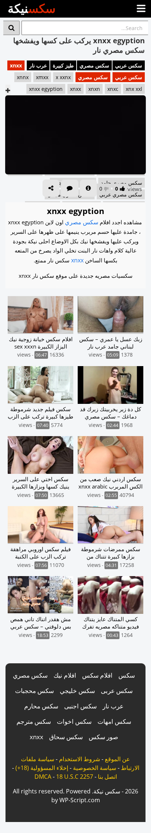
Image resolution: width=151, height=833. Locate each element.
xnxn (94, 88)
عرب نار (38, 65)
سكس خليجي (77, 690)
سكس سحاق (66, 737)
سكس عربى (117, 690)
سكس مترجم (33, 721)
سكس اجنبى (80, 706)
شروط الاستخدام (79, 759)
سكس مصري (94, 65)
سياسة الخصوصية (94, 768)
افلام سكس (97, 675)
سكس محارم (41, 706)
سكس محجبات (34, 690)
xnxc (112, 88)
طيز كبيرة (63, 65)
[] (11, 28)
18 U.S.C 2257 (74, 777)
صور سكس (103, 737)
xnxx (16, 65)
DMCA (42, 777)
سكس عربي (128, 65)
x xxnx (63, 77)
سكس (126, 675)
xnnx (23, 77)
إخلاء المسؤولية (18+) (41, 768)
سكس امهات (114, 721)
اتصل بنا (107, 777)
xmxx (42, 77)
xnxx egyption (46, 88)
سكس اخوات (74, 721)
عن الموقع (117, 759)
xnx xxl (134, 88)
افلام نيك (65, 675)
